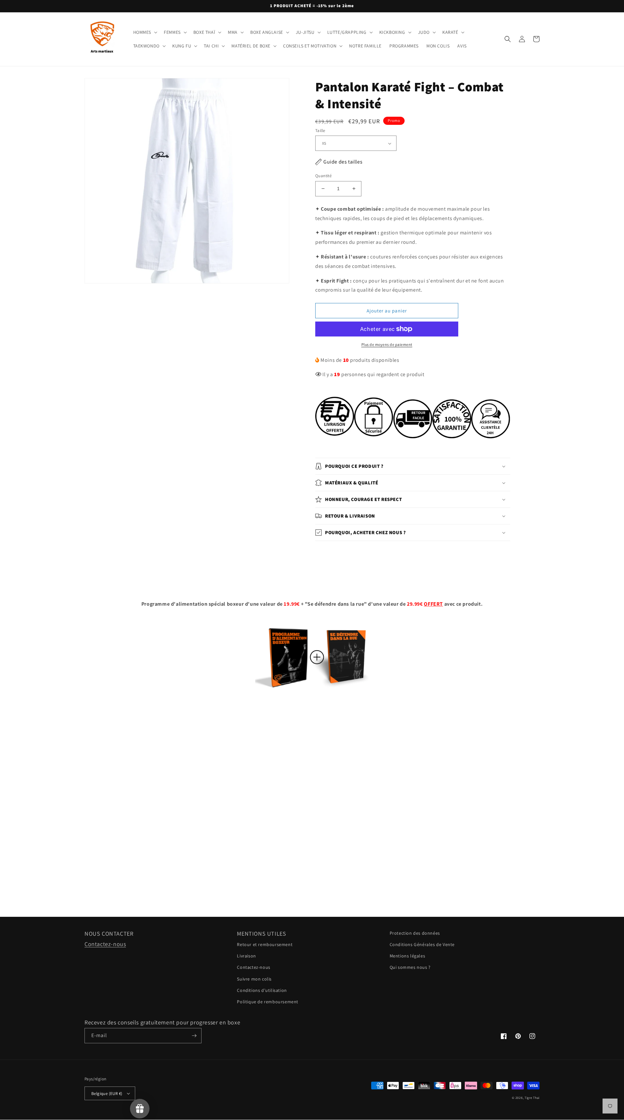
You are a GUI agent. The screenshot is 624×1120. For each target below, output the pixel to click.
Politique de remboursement (267, 1002)
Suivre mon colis (254, 979)
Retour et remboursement (264, 944)
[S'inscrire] (194, 1035)
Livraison (246, 956)
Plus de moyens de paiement (386, 344)
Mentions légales (407, 956)
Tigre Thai (532, 1098)
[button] (144, 32)
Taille (320, 130)
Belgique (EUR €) (106, 1093)
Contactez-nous (105, 944)
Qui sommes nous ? (410, 967)
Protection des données (415, 933)
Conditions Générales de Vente (422, 944)
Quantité (323, 175)
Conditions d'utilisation (262, 990)
